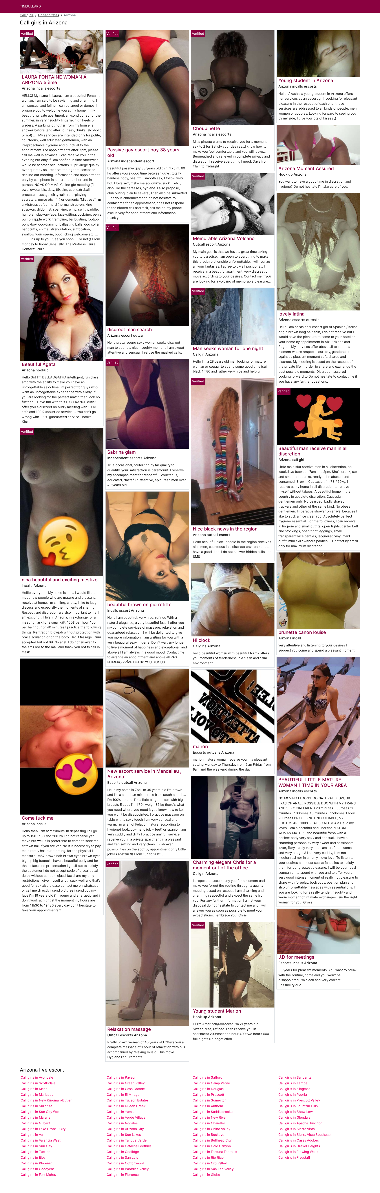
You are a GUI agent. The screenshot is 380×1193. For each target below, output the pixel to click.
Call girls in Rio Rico (208, 1157)
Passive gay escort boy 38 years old (143, 152)
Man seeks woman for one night (228, 348)
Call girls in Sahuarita (294, 1077)
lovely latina (291, 314)
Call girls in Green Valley (126, 1083)
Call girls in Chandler (209, 1123)
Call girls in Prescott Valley (299, 1100)
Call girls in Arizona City (125, 1129)
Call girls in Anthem (208, 1106)
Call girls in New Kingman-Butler (46, 1100)
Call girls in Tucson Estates (128, 1100)
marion (200, 746)
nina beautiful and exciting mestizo (60, 579)
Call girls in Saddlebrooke (213, 1112)
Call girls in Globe (206, 1175)
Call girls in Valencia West (40, 1140)
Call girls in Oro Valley (210, 1163)
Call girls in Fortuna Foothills (215, 1152)
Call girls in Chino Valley (211, 1129)
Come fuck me (37, 818)
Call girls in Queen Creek (126, 1106)
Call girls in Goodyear (37, 1169)
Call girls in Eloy (33, 1157)
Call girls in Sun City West (41, 1112)
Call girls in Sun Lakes (124, 1134)
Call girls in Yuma (120, 1112)
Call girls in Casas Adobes (298, 1140)
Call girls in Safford (207, 1077)
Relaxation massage (129, 1029)
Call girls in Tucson (35, 1152)
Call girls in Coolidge (123, 1152)
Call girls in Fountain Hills (298, 1106)
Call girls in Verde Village (126, 1117)
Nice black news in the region (225, 529)
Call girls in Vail (32, 1134)
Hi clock (201, 640)
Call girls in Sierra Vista (296, 1129)
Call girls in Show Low (295, 1112)
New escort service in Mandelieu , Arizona (144, 773)
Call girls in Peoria (292, 1094)
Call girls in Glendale (294, 1117)
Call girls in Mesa (34, 1089)
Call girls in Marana (35, 1117)
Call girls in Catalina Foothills (129, 1146)
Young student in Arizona (305, 80)
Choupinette (206, 128)
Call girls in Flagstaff (294, 1157)
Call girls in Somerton (210, 1100)
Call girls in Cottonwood (125, 1163)
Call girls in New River (210, 1117)
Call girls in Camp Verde (211, 1083)
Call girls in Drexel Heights (299, 1146)
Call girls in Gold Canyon (212, 1146)
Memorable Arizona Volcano (224, 238)
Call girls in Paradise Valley (128, 1169)
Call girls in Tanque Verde (127, 1140)
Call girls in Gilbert (35, 1123)
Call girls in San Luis (122, 1157)
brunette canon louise (302, 632)
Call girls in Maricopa (37, 1094)
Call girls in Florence (123, 1175)
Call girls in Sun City (36, 1146)
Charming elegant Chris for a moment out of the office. (224, 864)
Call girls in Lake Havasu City (43, 1129)
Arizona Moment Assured (306, 168)
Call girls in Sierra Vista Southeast (304, 1134)
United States (48, 15)
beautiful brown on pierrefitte (139, 604)
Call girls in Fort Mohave (39, 1175)
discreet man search (129, 329)
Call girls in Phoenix (36, 1163)
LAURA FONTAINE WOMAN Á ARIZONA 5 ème (54, 79)
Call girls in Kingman (294, 1089)
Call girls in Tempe (292, 1083)
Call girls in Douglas (208, 1089)
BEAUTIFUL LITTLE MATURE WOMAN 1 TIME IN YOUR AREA (312, 782)
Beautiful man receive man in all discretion (312, 451)
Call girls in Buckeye (208, 1134)
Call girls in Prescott (208, 1094)
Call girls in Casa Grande (126, 1089)
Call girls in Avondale (37, 1077)
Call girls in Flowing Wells (298, 1152)
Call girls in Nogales (122, 1123)
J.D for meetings (296, 957)
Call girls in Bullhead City (212, 1140)
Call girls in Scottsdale (38, 1083)
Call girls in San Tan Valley (213, 1169)
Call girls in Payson (121, 1077)
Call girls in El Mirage (123, 1094)
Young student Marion (217, 1011)
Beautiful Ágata (39, 364)
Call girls (26, 15)
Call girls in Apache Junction (300, 1123)
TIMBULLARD (30, 6)
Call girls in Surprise (36, 1106)
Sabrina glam (121, 452)
